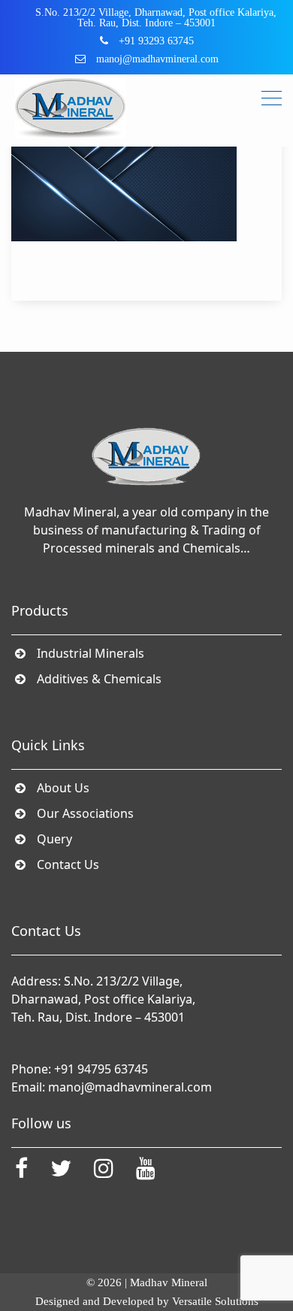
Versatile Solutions (215, 1301)
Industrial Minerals (91, 653)
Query (55, 839)
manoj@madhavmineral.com (130, 1087)
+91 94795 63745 (101, 1069)
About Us (63, 788)
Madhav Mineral (168, 1282)
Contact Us (68, 864)
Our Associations (86, 813)
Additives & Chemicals (100, 679)
